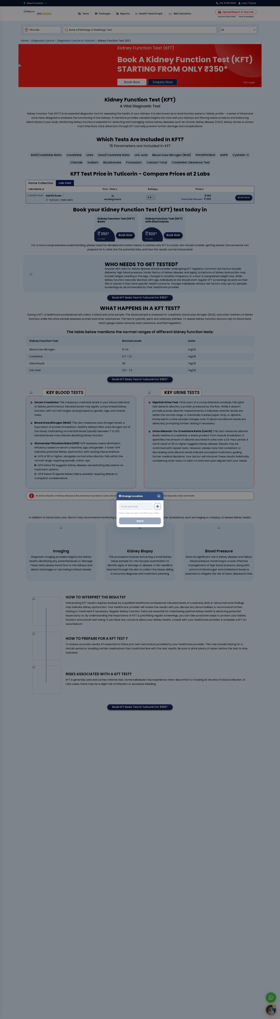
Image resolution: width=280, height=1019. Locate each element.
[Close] (159, 496)
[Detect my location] (157, 506)
